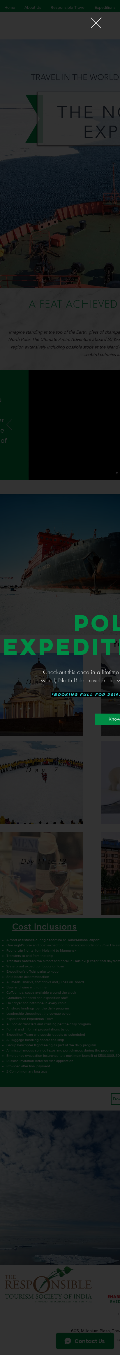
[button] (96, 23)
